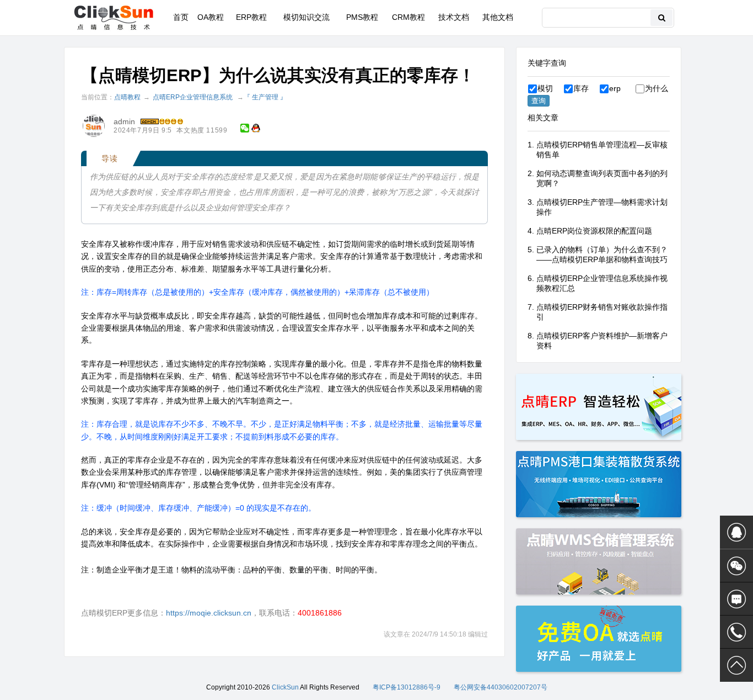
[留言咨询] (736, 599)
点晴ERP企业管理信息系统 (193, 97)
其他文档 (497, 17)
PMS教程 (362, 17)
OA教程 (210, 17)
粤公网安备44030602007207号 (500, 687)
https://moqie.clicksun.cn (208, 612)
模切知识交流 (306, 17)
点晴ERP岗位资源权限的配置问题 (594, 230)
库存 (581, 88)
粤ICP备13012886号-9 (406, 687)
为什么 (656, 88)
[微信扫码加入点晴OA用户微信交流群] (736, 565)
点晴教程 (127, 97)
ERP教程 (251, 17)
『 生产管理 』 (265, 97)
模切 (545, 88)
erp (615, 88)
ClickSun (285, 687)
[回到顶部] (736, 665)
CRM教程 (408, 17)
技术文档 (453, 17)
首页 (181, 17)
